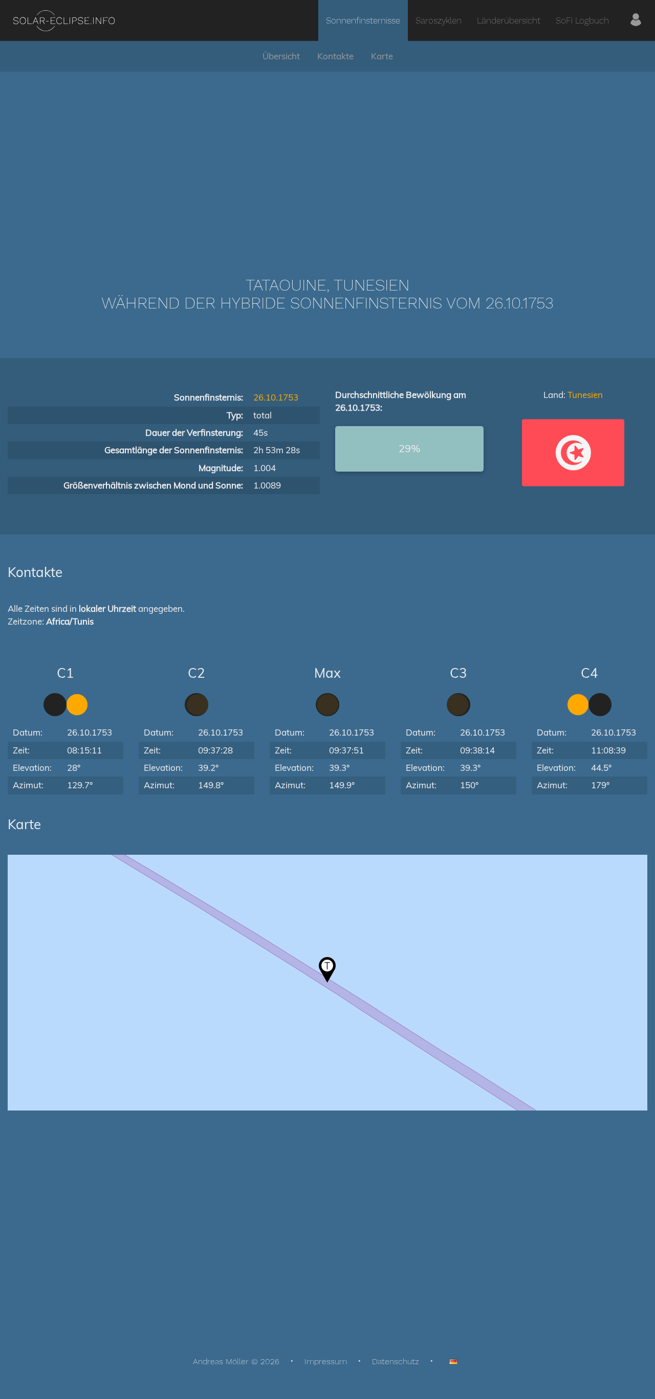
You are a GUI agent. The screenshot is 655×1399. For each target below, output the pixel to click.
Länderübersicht (508, 20)
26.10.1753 (275, 397)
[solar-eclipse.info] (64, 20)
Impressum (325, 1361)
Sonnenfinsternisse (363, 20)
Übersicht (281, 56)
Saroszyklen (439, 20)
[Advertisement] (327, 158)
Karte (382, 56)
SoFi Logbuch (582, 20)
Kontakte (335, 56)
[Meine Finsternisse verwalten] (636, 20)
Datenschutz (395, 1361)
